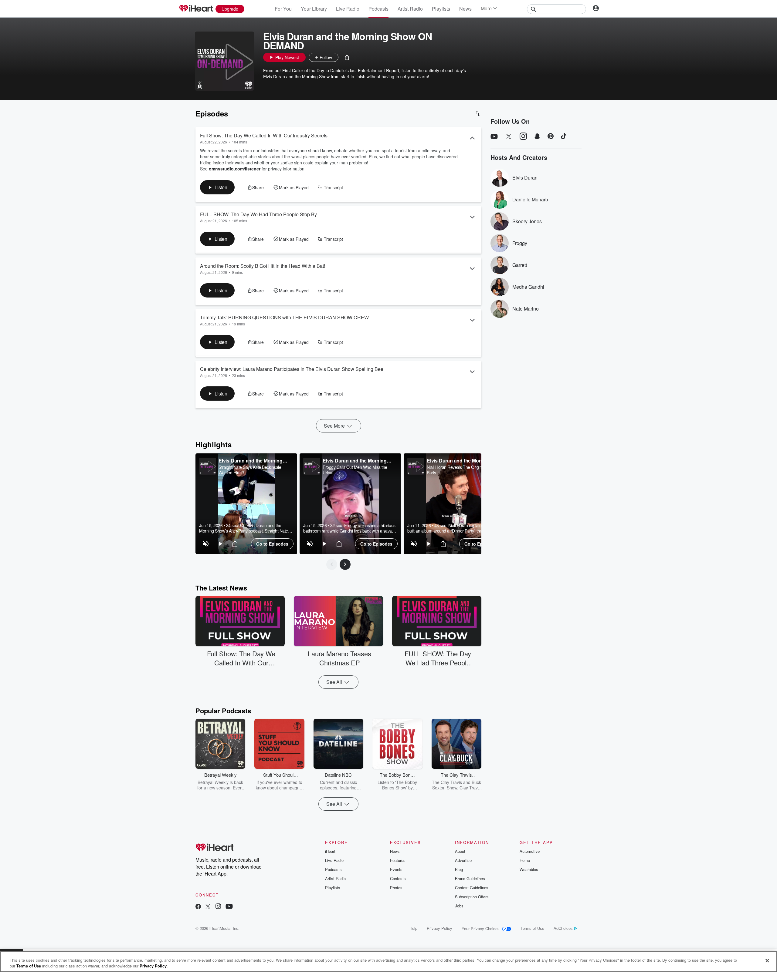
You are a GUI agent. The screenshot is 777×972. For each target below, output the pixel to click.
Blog (459, 869)
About (460, 851)
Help (413, 928)
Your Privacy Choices (481, 928)
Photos (396, 887)
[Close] (767, 960)
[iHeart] (196, 9)
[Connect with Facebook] (198, 906)
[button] (346, 57)
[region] (246, 503)
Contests (398, 878)
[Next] (345, 564)
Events (396, 869)
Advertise (463, 860)
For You (283, 8)
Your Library (314, 8)
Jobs (459, 906)
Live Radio (347, 8)
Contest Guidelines (471, 887)
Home (525, 860)
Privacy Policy (439, 928)
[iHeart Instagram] (218, 906)
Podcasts (378, 8)
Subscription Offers (472, 897)
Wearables (529, 869)
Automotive (530, 851)
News (465, 8)
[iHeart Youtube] (229, 906)
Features (397, 860)
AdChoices (563, 928)
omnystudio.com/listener (234, 169)
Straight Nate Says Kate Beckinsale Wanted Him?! (250, 469)
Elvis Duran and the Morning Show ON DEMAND (251, 460)
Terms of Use (532, 928)
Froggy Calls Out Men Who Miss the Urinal (355, 469)
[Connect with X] (207, 906)
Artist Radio (410, 8)
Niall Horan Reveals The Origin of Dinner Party (463, 469)
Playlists (441, 8)
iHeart (330, 851)
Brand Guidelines (470, 878)
